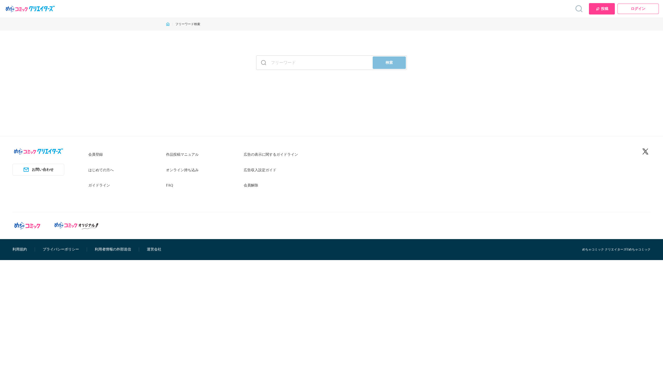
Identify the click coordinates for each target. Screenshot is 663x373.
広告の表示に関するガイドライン (271, 154)
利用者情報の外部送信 (113, 249)
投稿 (604, 9)
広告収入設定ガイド (260, 170)
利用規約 (19, 249)
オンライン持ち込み (182, 170)
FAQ (169, 185)
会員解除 (251, 185)
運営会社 (154, 249)
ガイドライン (99, 185)
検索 (389, 62)
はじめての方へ (101, 170)
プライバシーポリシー (61, 249)
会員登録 (95, 154)
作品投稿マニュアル (182, 154)
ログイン (638, 9)
